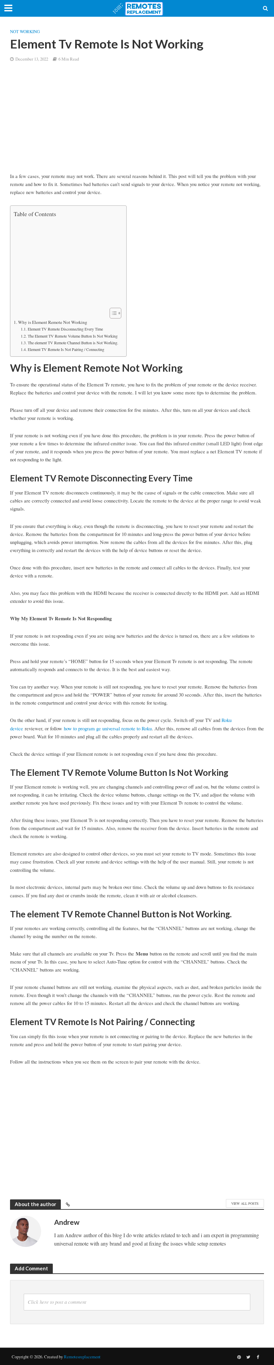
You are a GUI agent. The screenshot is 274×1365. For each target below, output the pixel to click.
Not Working (25, 31)
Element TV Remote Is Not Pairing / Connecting (66, 349)
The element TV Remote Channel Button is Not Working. (73, 342)
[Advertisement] (137, 122)
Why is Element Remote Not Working (52, 322)
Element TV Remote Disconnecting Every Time (65, 329)
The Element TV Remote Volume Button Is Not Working (72, 336)
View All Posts (245, 1203)
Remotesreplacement (82, 1357)
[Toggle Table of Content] (112, 312)
